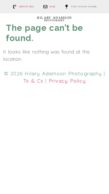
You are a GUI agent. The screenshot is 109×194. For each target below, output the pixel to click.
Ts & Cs (33, 81)
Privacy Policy (67, 81)
